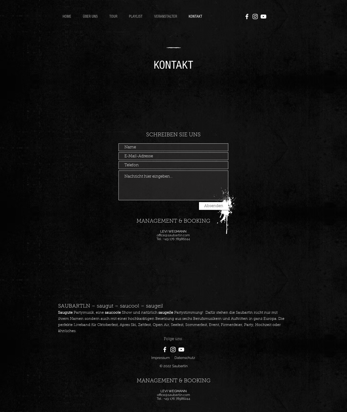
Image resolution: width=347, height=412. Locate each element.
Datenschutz (184, 358)
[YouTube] (263, 16)
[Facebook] (246, 16)
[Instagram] (255, 16)
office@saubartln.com (173, 235)
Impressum (160, 358)
